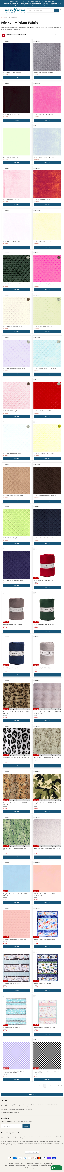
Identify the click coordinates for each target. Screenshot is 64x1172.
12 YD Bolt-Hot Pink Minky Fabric (43, 115)
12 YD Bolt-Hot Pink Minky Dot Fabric (44, 284)
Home (3, 17)
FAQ (28, 1165)
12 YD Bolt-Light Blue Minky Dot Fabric (45, 368)
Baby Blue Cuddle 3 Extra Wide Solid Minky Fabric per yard (15, 894)
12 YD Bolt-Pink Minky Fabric (11, 199)
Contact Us (56, 1165)
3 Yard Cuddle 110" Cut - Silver (42, 668)
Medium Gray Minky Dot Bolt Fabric (44, 72)
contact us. (16, 1112)
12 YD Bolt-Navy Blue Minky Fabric (13, 72)
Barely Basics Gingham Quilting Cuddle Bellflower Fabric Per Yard (14, 1072)
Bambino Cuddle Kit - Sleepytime (12, 1027)
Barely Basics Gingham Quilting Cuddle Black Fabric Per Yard (46, 1072)
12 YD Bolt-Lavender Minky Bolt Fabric (14, 368)
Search (11, 1163)
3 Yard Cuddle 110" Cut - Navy (11, 668)
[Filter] (3, 35)
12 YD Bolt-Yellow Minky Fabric (43, 242)
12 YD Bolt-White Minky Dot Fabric (13, 453)
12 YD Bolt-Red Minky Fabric (42, 199)
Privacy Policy (38, 1163)
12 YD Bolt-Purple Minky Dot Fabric (13, 580)
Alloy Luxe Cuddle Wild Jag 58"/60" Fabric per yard (16, 758)
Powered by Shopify (32, 1169)
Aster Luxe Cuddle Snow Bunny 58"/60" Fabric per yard (47, 849)
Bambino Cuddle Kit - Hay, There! (12, 983)
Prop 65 (48, 1165)
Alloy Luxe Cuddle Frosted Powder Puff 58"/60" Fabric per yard (47, 712)
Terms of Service (48, 1163)
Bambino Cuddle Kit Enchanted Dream (44, 1027)
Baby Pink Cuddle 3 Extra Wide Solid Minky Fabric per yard (46, 894)
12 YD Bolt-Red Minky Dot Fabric (43, 411)
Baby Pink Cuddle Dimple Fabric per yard (14, 939)
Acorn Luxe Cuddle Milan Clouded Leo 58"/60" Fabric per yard (16, 712)
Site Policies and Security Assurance (15, 1165)
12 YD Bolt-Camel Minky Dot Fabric (13, 495)
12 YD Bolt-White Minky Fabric (11, 242)
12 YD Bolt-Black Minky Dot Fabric (12, 284)
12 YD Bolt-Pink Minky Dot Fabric (12, 411)
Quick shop (16, 78)
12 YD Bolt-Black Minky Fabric (11, 115)
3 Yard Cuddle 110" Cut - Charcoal (12, 624)
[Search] (56, 10)
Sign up (26, 1126)
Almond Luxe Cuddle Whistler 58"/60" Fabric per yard (46, 758)
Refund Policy (29, 1163)
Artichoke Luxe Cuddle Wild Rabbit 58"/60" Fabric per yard (15, 849)
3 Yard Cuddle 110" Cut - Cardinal (43, 580)
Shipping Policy (18, 1163)
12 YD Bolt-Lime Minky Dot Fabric (12, 538)
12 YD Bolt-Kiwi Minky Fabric (11, 157)
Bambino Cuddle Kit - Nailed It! (42, 983)
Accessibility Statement (38, 1165)
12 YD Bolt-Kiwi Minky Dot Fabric (43, 326)
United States (31, 1152)
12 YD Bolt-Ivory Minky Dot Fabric (12, 326)
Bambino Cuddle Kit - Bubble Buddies (44, 939)
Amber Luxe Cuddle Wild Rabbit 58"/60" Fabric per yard (16, 803)
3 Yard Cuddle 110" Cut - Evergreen (44, 624)
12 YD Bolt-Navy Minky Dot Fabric (43, 538)
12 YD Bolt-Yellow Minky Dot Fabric (44, 453)
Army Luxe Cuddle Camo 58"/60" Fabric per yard (46, 803)
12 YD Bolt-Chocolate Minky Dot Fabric (45, 495)
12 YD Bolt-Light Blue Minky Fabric (44, 157)
